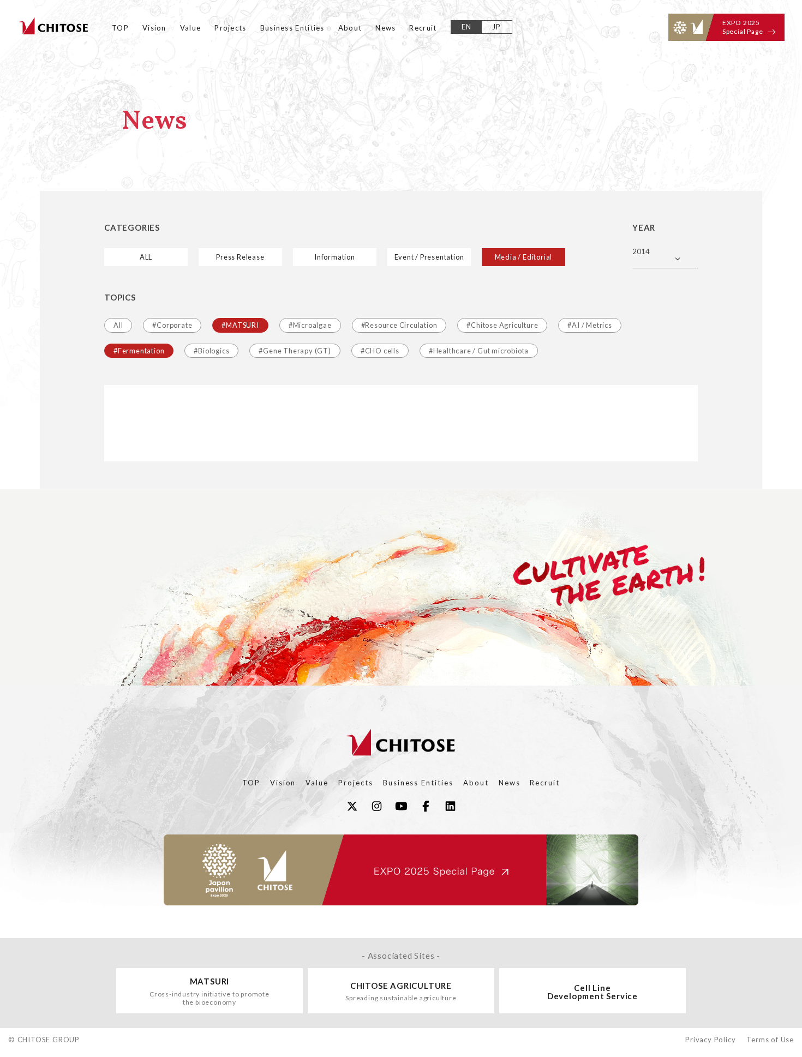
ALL (146, 257)
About (350, 27)
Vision (154, 27)
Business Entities (292, 27)
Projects (230, 27)
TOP (120, 27)
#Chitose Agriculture (502, 325)
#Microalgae (310, 325)
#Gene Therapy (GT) (295, 350)
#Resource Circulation (399, 325)
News (385, 27)
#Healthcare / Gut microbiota (479, 350)
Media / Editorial (524, 257)
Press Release (240, 257)
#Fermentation (138, 350)
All (118, 325)
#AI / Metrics (589, 325)
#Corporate (172, 325)
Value (190, 27)
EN (467, 26)
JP (496, 26)
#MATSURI (240, 325)
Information (334, 257)
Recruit (422, 27)
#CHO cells (380, 350)
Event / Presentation (429, 257)
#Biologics (211, 350)
